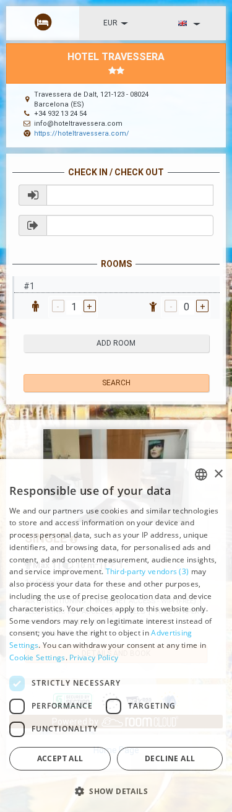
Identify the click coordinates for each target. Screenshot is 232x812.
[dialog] (116, 635)
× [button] (218, 474)
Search (116, 382)
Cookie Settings (37, 657)
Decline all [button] (170, 758)
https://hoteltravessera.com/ (81, 133)
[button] (116, 791)
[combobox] (201, 474)
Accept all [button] (60, 758)
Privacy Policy (93, 657)
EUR (110, 23)
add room (116, 343)
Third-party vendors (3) (147, 571)
